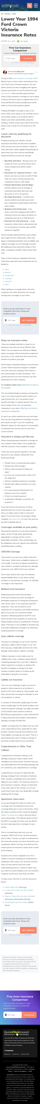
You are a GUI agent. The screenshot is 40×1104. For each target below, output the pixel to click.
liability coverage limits (10, 815)
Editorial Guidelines (10, 957)
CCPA (30, 1071)
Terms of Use (30, 62)
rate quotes (5, 93)
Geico (7, 269)
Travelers (8, 278)
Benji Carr (20, 71)
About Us (7, 1054)
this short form (15, 519)
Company (8, 1050)
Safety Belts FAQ (12, 887)
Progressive (9, 275)
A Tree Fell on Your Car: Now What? (19, 890)
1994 (14, 14)
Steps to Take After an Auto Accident (20, 896)
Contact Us (15, 1054)
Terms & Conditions (20, 1071)
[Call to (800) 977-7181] (29, 5)
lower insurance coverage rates (24, 78)
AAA (7, 284)
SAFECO (8, 281)
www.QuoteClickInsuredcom (15, 1067)
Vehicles (7, 14)
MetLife (8, 272)
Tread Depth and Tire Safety (16, 902)
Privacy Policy (25, 1054)
